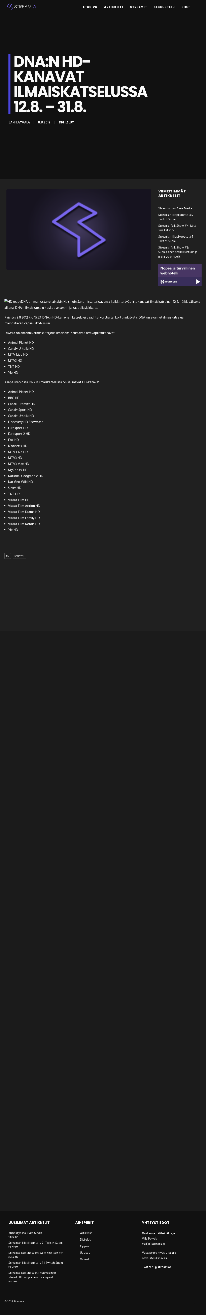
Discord (171, 1252)
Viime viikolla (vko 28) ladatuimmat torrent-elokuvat (52, 1197)
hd (7, 556)
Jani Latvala (19, 122)
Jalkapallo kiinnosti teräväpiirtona (35, 1053)
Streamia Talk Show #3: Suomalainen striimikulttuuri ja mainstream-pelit (177, 252)
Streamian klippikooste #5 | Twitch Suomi (176, 217)
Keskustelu (164, 7)
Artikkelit (114, 7)
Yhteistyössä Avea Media (175, 208)
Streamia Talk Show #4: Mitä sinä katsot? (177, 228)
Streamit (138, 7)
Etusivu (90, 7)
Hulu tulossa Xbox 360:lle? (27, 766)
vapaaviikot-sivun (37, 323)
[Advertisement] (106, 595)
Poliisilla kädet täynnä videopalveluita (39, 910)
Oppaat (85, 1246)
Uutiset (85, 1252)
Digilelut (66, 122)
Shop (186, 7)
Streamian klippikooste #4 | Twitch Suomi (176, 239)
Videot (84, 1259)
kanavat (19, 556)
